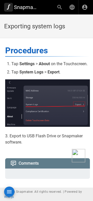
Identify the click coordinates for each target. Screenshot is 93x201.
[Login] (85, 7)
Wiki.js (9, 197)
